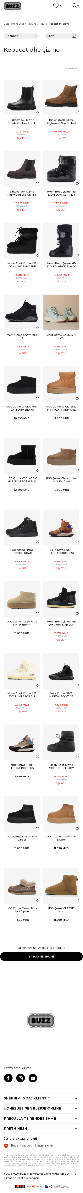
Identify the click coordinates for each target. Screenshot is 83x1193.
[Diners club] (54, 1186)
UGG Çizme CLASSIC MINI (61, 910)
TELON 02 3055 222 (41, 13)
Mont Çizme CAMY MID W (61, 336)
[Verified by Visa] (46, 1186)
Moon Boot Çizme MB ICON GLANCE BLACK (61, 265)
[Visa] (28, 1186)
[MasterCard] (17, 1186)
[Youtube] (33, 1078)
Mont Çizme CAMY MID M (22, 336)
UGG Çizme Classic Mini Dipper (22, 838)
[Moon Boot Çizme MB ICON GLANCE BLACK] (61, 241)
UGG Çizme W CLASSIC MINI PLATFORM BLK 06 (22, 481)
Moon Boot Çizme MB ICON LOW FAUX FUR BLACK (21, 266)
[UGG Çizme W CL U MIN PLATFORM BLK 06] (22, 384)
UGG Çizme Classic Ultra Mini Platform (61, 480)
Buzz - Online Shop (14, 23)
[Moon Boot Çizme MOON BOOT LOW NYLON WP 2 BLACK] (61, 742)
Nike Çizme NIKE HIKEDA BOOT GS (61, 695)
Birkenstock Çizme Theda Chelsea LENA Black (22, 123)
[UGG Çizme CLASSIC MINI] (61, 886)
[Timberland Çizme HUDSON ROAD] (22, 527)
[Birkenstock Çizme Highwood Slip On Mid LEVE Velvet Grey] (22, 169)
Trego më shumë (42, 956)
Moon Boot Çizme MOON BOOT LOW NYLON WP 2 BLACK (61, 768)
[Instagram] (20, 1078)
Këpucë (43, 23)
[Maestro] (22, 1186)
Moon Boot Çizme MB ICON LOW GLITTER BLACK (61, 194)
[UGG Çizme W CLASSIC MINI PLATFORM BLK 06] (22, 456)
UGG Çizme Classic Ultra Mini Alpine (22, 910)
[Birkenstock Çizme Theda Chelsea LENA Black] (22, 97)
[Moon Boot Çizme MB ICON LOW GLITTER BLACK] (61, 169)
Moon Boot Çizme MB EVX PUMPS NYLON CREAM (21, 696)
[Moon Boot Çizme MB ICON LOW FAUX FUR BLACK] (22, 241)
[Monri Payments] (64, 1186)
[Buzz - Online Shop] (12, 6)
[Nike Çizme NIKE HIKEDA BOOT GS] (61, 671)
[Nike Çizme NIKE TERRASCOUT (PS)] (61, 527)
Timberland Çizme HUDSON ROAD (22, 551)
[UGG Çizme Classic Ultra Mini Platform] (61, 456)
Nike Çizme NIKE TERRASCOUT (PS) (61, 551)
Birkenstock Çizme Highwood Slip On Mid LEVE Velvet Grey (21, 194)
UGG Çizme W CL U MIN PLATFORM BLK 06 (21, 408)
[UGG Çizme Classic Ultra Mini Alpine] (22, 886)
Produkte (31, 23)
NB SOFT (66, 1173)
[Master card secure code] (38, 1186)
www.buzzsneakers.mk (28, 1173)
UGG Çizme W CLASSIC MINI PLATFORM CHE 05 (61, 409)
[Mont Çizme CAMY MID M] (22, 312)
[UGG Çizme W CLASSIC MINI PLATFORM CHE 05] (61, 384)
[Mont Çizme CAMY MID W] (61, 312)
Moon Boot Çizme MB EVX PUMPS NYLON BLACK (61, 624)
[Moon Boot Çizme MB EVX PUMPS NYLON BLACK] (61, 599)
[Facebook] (8, 1078)
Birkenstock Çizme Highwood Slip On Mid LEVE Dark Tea (61, 123)
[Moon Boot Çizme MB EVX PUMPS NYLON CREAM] (22, 671)
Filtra (50, 36)
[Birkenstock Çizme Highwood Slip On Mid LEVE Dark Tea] (61, 97)
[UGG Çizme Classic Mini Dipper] (22, 814)
